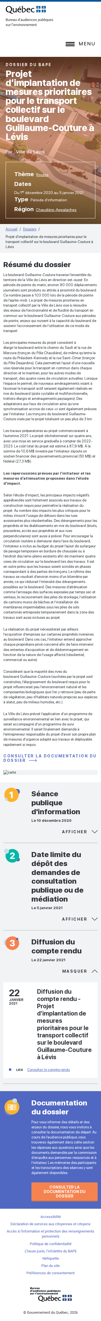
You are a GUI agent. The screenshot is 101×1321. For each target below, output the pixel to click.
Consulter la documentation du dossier (50, 758)
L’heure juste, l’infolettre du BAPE (51, 1251)
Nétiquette (50, 1258)
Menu (87, 43)
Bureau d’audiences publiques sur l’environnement (26, 9)
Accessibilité (50, 1217)
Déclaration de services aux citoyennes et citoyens (50, 1224)
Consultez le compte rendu (48, 1070)
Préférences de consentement (50, 1273)
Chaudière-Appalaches (56, 209)
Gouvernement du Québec (50, 1294)
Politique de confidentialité (51, 1244)
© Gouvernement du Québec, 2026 (50, 1312)
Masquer (75, 832)
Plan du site (50, 1266)
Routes (42, 174)
